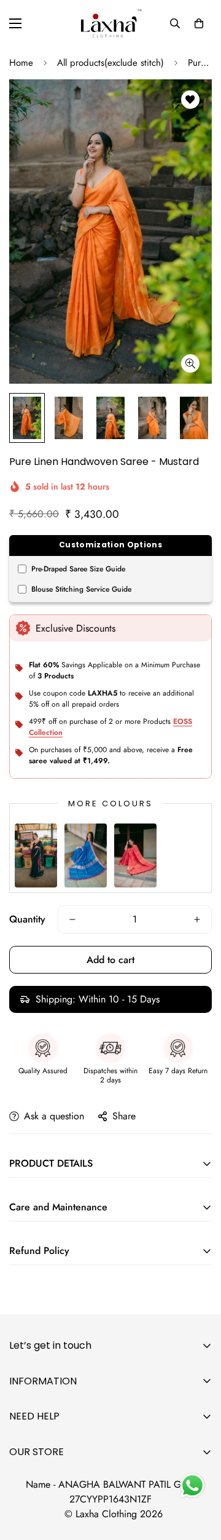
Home (21, 62)
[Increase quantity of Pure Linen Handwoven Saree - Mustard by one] (197, 919)
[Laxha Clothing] (110, 23)
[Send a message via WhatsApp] (192, 1485)
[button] (199, 23)
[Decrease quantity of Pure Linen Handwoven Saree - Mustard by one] (72, 919)
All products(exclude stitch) (110, 62)
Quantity (27, 919)
